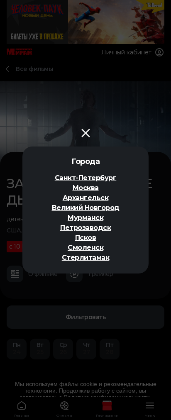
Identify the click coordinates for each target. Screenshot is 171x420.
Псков (85, 238)
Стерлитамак (86, 257)
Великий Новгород (86, 208)
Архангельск (86, 198)
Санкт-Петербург (86, 178)
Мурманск (85, 218)
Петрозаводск (85, 228)
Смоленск (85, 248)
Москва (86, 188)
